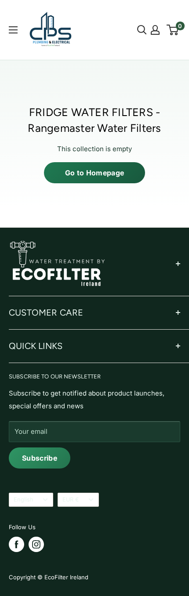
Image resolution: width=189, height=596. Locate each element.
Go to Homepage (94, 172)
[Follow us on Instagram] (36, 544)
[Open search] (142, 30)
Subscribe (39, 458)
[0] (172, 30)
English (23, 499)
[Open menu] (13, 29)
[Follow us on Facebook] (16, 544)
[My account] (155, 30)
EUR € (70, 499)
